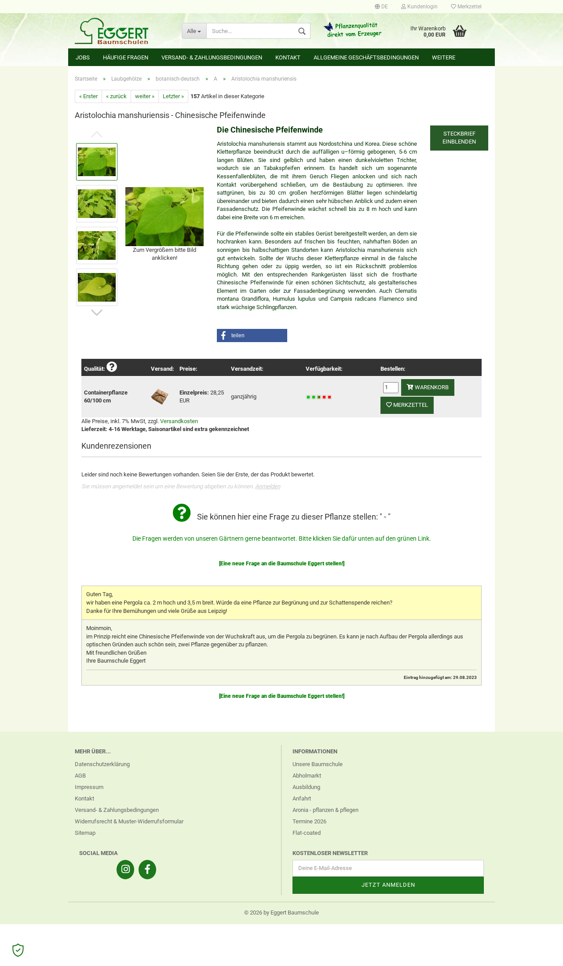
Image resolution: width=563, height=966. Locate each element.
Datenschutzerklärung (102, 764)
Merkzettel (469, 7)
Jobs (83, 57)
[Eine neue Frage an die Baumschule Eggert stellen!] (281, 563)
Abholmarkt (306, 775)
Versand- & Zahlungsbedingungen (211, 57)
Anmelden (267, 486)
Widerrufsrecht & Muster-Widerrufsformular (129, 821)
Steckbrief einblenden (459, 137)
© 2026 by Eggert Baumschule (281, 912)
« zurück (116, 96)
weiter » (144, 96)
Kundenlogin (422, 7)
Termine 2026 (309, 821)
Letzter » (173, 96)
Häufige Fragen (125, 57)
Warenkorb (431, 387)
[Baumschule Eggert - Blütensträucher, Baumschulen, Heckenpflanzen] (121, 30)
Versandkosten (179, 421)
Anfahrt (301, 798)
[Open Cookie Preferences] (18, 950)
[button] (252, 335)
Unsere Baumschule (317, 764)
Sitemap (85, 833)
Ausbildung (306, 787)
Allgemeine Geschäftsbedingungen (366, 57)
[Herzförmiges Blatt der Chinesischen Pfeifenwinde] (164, 216)
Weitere (443, 57)
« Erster (88, 96)
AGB (80, 775)
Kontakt (287, 57)
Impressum (89, 787)
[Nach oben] (539, 953)
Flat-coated (306, 833)
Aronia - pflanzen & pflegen (325, 810)
